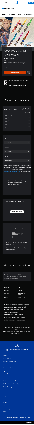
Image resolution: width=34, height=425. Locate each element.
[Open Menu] (2, 2)
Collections (12, 14)
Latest (4, 14)
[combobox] (17, 142)
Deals (19, 14)
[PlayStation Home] (17, 2)
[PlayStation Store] (8, 8)
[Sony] (30, 424)
